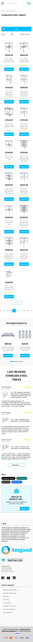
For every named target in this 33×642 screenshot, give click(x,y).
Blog (4, 523)
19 (27, 310)
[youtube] (8, 579)
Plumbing (6, 599)
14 (10, 310)
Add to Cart (9, 69)
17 (20, 310)
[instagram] (14, 579)
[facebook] (3, 579)
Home (2, 10)
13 (7, 310)
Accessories (7, 603)
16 (17, 310)
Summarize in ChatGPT (8, 478)
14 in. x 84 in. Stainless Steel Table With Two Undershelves (20, 447)
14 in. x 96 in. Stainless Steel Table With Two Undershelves (20, 420)
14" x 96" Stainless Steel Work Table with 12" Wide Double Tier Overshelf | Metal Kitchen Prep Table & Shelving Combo (21, 395)
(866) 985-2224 (15, 561)
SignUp (23, 508)
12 (4, 310)
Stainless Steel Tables (11, 10)
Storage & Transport (9, 606)
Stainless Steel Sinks (9, 593)
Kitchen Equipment (9, 609)
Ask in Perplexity (21, 478)
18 (24, 310)
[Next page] (31, 310)
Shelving (6, 596)
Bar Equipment (8, 612)
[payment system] (16, 639)
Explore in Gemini (17, 482)
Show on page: (4, 34)
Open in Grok (6, 482)
